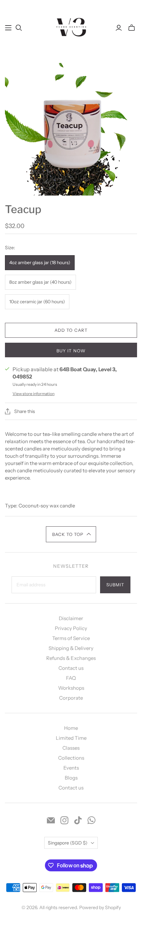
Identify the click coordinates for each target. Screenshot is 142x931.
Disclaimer (71, 618)
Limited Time (71, 738)
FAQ (71, 678)
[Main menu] (8, 28)
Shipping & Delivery (71, 648)
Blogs (71, 778)
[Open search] (19, 28)
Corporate (71, 698)
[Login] (118, 27)
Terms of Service (71, 638)
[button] (71, 534)
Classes (71, 748)
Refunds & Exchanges (71, 658)
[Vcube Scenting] (71, 26)
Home (71, 728)
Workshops (71, 688)
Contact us (71, 668)
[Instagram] (64, 820)
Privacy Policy (71, 628)
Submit (115, 584)
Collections (71, 758)
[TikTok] (78, 820)
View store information (33, 393)
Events (71, 768)
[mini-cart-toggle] (131, 27)
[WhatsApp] (91, 820)
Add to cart (70, 330)
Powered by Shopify (100, 907)
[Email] (51, 820)
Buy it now (70, 350)
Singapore (68, 843)
